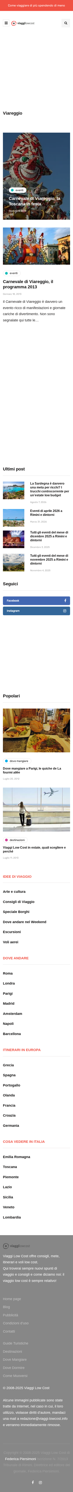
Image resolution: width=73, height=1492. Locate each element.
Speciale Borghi (16, 912)
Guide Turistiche (15, 1343)
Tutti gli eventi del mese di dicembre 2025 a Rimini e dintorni (49, 536)
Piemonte (11, 1177)
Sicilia (8, 1197)
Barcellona (12, 1034)
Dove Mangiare (15, 1360)
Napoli (8, 1024)
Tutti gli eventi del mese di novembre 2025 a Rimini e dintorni (49, 559)
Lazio (7, 1187)
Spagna (9, 1075)
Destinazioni (12, 1352)
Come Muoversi (15, 1376)
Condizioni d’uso (16, 1323)
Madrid (8, 1003)
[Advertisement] (36, 72)
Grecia (8, 1065)
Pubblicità (10, 1315)
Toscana (10, 1167)
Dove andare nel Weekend (24, 922)
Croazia (9, 1115)
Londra (9, 983)
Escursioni (12, 932)
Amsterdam (12, 1014)
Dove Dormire (14, 1368)
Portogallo (11, 1085)
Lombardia (12, 1217)
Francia (9, 1105)
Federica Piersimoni (20, 1459)
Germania (11, 1126)
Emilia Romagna (16, 1157)
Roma (8, 973)
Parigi (8, 994)
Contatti (9, 1331)
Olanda (9, 1095)
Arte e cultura (14, 892)
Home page (12, 1299)
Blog (6, 1307)
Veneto (8, 1207)
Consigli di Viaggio (18, 902)
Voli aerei (10, 942)
